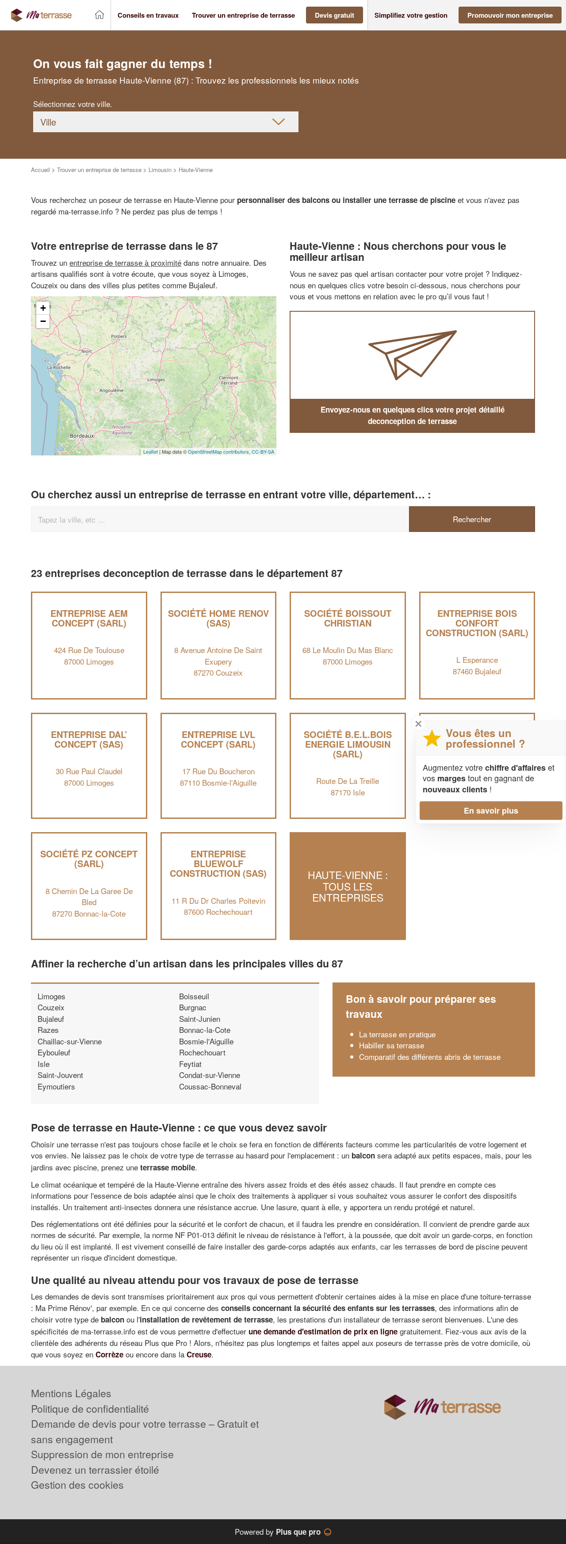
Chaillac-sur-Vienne (70, 1041)
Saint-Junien (199, 1018)
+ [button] (43, 307)
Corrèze (109, 1354)
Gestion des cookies (77, 1484)
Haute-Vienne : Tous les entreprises (348, 886)
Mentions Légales (71, 1393)
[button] (148, 15)
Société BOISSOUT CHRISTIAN (347, 618)
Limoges (51, 995)
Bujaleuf (51, 1018)
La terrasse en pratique (397, 1034)
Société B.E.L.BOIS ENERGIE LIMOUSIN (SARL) (348, 744)
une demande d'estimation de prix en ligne (323, 1331)
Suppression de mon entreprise (102, 1454)
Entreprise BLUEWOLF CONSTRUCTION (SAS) (218, 863)
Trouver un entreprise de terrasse (99, 169)
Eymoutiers (56, 1086)
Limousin (160, 169)
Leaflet (150, 451)
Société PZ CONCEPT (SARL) (89, 858)
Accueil (40, 169)
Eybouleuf (54, 1052)
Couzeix (51, 1007)
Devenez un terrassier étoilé (95, 1469)
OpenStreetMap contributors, (220, 451)
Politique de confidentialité (90, 1408)
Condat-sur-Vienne (209, 1074)
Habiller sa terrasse (391, 1045)
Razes (48, 1029)
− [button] (43, 321)
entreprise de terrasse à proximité (125, 262)
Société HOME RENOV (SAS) (218, 618)
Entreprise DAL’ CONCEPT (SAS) (89, 739)
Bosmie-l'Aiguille (206, 1041)
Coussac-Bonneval (210, 1086)
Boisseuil (194, 995)
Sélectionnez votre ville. (72, 103)
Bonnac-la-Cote (204, 1029)
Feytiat (190, 1063)
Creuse (199, 1354)
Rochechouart (202, 1052)
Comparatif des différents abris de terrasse (430, 1056)
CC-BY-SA (263, 451)
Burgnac (193, 1007)
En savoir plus (491, 810)
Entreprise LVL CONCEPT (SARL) (218, 739)
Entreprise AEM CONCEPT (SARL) (89, 618)
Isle (44, 1063)
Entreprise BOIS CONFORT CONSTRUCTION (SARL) (477, 623)
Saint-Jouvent (60, 1074)
